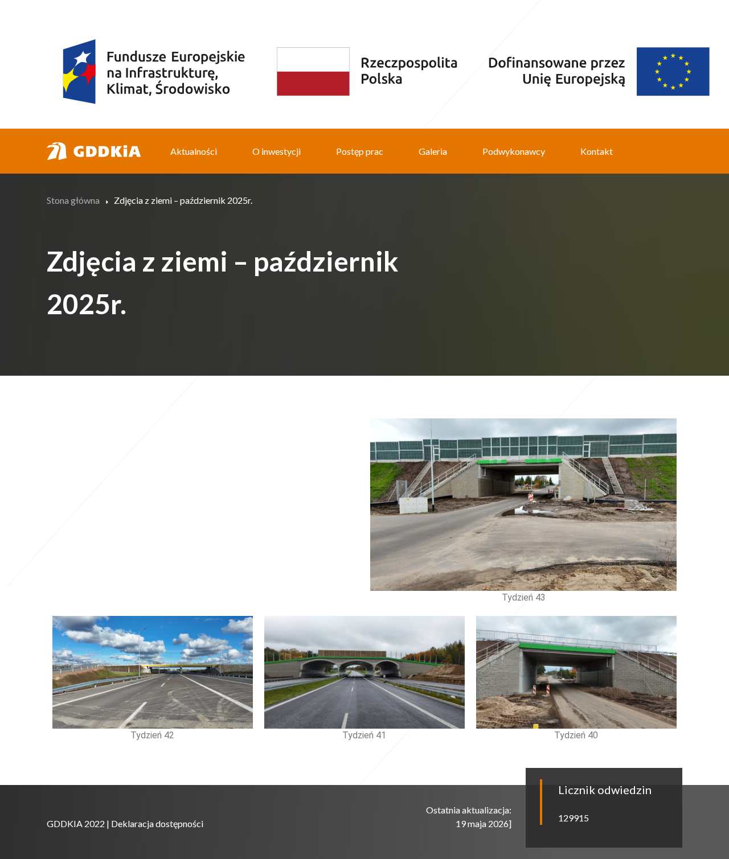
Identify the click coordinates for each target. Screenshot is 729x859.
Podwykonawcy (513, 151)
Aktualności (193, 151)
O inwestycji (276, 151)
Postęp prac (359, 151)
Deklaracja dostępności (157, 823)
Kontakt (596, 151)
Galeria (433, 151)
